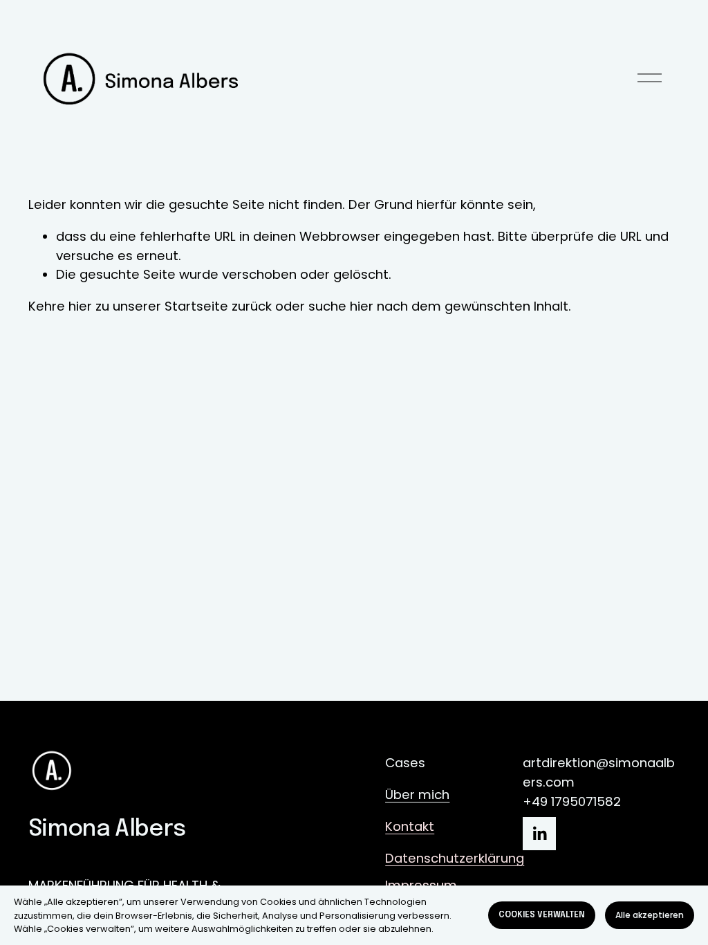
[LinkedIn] (539, 833)
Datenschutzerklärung (454, 858)
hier (80, 306)
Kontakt (409, 826)
